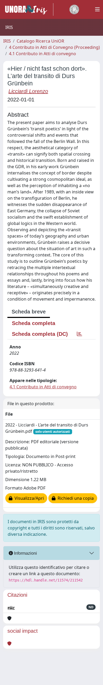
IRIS (7, 41)
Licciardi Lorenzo (28, 91)
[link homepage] (28, 9)
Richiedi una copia (74, 498)
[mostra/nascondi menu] (97, 9)
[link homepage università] (74, 9)
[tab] (79, 333)
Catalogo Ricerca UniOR (40, 41)
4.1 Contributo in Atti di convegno (42, 53)
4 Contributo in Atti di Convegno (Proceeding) (54, 47)
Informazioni (25, 553)
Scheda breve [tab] (29, 312)
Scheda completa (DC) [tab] (40, 334)
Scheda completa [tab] (33, 323)
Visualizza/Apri (28, 498)
